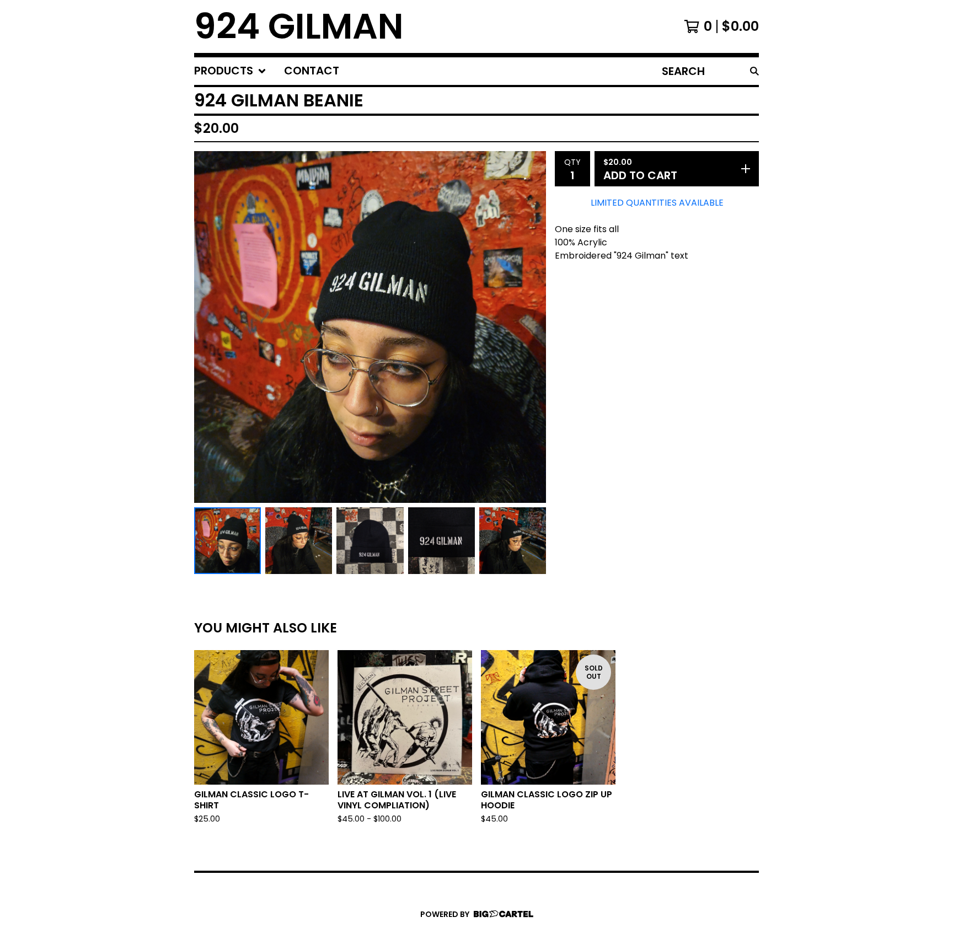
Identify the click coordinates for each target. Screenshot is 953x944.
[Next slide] (530, 327)
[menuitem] (230, 71)
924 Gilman (299, 26)
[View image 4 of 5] (441, 540)
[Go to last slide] (209, 327)
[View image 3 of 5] (369, 540)
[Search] (754, 71)
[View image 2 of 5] (298, 540)
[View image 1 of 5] (227, 540)
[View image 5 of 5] (512, 540)
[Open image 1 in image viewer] (370, 327)
